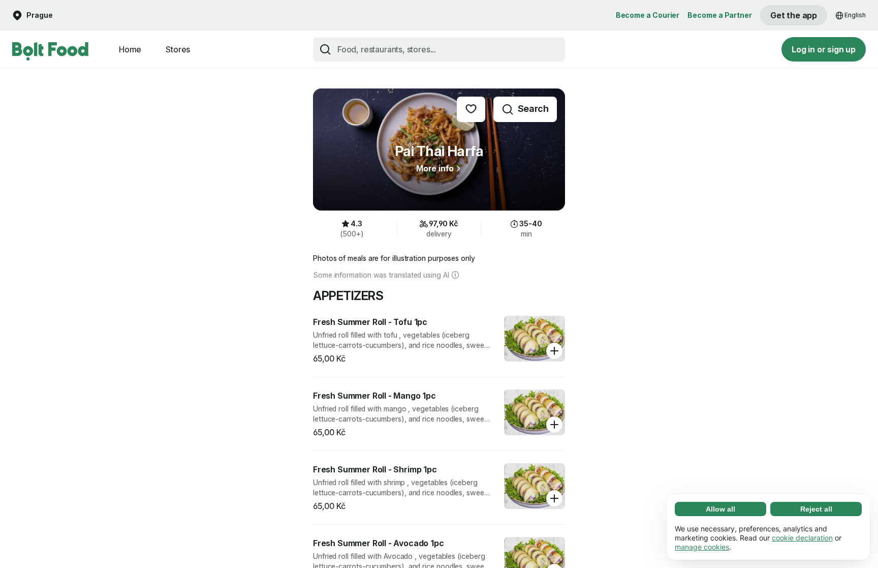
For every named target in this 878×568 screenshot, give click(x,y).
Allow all (720, 509)
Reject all (816, 509)
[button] (32, 15)
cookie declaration (802, 537)
